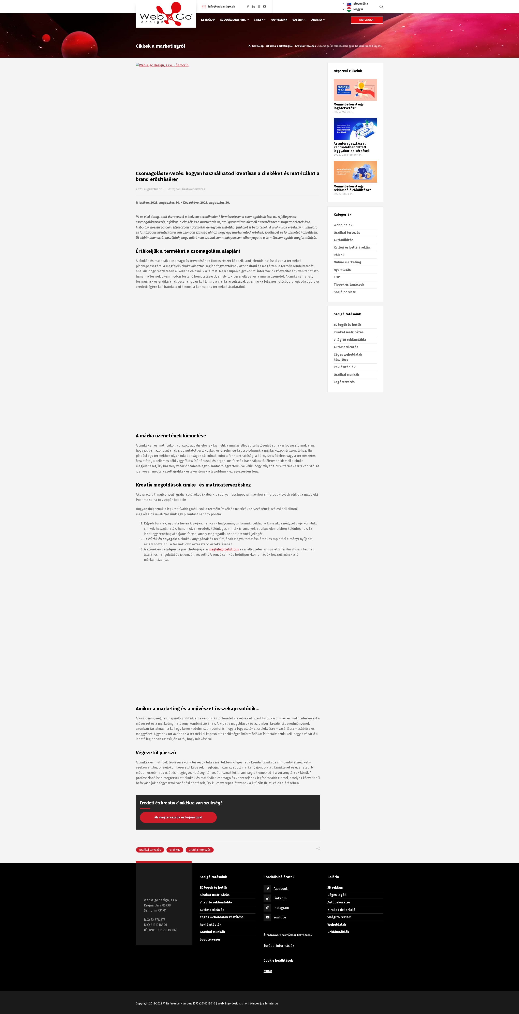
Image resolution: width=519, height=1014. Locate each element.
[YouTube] (265, 6)
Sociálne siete (345, 292)
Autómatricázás (346, 347)
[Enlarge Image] (228, 110)
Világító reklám (339, 917)
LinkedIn (280, 898)
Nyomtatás (342, 270)
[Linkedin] (253, 6)
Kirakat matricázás (349, 332)
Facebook (280, 889)
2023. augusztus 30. (149, 189)
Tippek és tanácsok (349, 284)
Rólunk (339, 255)
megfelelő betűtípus (224, 549)
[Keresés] (380, 6)
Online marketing (347, 262)
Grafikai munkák (346, 375)
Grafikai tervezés (193, 189)
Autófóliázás (343, 240)
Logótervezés (344, 382)
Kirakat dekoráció (341, 910)
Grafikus (174, 849)
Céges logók (336, 895)
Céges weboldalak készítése (221, 917)
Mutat (268, 971)
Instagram (281, 908)
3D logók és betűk (347, 325)
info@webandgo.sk (221, 6)
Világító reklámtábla (350, 340)
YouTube (279, 917)
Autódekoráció (338, 902)
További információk (279, 946)
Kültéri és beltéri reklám (352, 247)
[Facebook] (248, 6)
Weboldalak (343, 225)
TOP (337, 277)
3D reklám (335, 887)
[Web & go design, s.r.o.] (166, 14)
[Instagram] (259, 6)
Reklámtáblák (344, 367)
